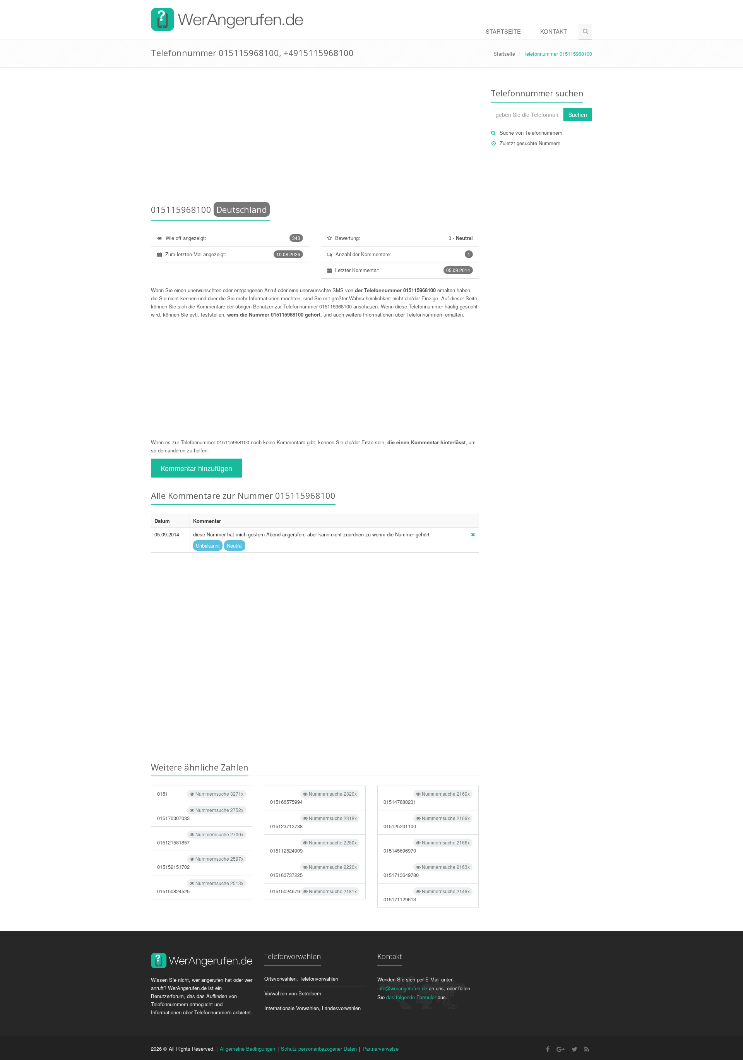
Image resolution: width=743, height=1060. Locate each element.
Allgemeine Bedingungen (247, 1048)
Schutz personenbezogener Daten (319, 1048)
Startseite (503, 31)
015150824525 (200, 887)
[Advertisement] (315, 137)
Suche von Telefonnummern (531, 132)
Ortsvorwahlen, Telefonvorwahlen (301, 978)
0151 (200, 793)
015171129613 (426, 895)
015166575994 (313, 797)
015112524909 (313, 846)
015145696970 (426, 846)
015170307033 (200, 814)
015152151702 (200, 862)
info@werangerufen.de (402, 988)
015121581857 (200, 838)
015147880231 (426, 797)
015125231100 (426, 822)
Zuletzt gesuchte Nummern (530, 143)
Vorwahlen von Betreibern (292, 993)
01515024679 (313, 891)
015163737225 (313, 870)
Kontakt (553, 31)
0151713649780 (426, 870)
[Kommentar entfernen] (473, 534)
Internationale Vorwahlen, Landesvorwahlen (312, 1008)
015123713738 (313, 822)
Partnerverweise (381, 1048)
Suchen (577, 114)
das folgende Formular (411, 997)
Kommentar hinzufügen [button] (196, 468)
